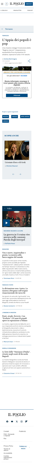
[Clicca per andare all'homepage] (16, 414)
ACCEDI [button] (24, 76)
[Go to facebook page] (7, 420)
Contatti (6, 430)
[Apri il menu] (2, 4)
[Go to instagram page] (21, 420)
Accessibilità (8, 452)
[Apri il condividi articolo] (29, 61)
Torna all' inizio (23, 446)
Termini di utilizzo (7, 448)
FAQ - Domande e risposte (9, 433)
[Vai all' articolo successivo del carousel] (20, 173)
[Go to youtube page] (12, 420)
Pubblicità (22, 430)
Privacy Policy (8, 445)
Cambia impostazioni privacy (8, 456)
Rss (5, 437)
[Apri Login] (6, 4)
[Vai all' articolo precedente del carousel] (13, 173)
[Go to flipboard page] (26, 420)
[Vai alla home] (17, 4)
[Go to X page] (17, 420)
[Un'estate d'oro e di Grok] (16, 150)
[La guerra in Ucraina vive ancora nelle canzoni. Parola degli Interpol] (16, 218)
